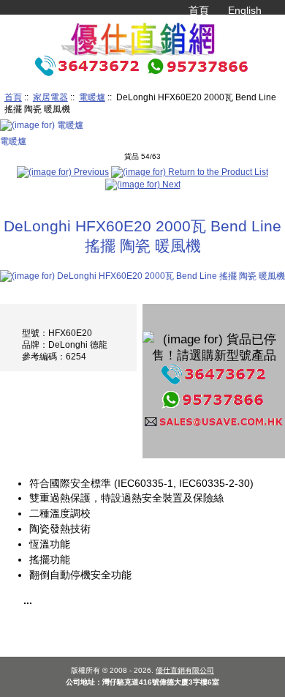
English (245, 10)
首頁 (199, 10)
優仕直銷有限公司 (185, 670)
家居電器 (50, 97)
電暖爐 (92, 97)
